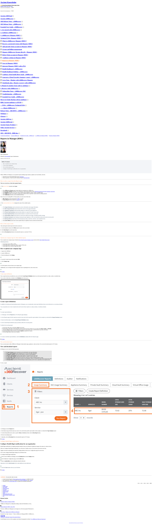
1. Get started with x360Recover (10, 30)
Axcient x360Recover (6, 18)
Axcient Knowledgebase (5, 135)
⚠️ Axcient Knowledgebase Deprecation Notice (9, 5)
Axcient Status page (13, 481)
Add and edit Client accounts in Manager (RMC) (17, 46)
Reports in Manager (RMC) (10, 60)
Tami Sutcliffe (7, 156)
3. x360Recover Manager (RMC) (10, 35)
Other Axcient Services (7, 127)
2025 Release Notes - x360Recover (10, 24)
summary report (6, 490)
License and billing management (12, 49)
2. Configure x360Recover (8, 32)
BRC (19, 198)
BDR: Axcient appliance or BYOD (10, 102)
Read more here (27, 177)
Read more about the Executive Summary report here (45, 191)
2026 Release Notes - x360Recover (10, 21)
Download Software (16, 517)
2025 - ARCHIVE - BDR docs (9, 133)
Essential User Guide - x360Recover (11, 27)
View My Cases (10, 6)
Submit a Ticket (3, 6)
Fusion (17, 199)
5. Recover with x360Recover (9, 88)
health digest (5, 486)
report (4, 492)
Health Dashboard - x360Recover (12, 69)
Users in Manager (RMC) (10, 63)
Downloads (3, 130)
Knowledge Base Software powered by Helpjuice (76, 522)
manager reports (6, 488)
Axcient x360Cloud (6, 16)
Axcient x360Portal (6, 122)
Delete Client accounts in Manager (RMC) (15, 55)
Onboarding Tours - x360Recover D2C (14, 91)
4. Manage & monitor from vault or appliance (14, 85)
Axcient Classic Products (8, 125)
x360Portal (2, 517)
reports (4, 485)
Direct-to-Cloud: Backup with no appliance (13, 99)
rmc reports (5, 487)
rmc (3, 496)
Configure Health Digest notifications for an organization (14, 168)
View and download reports (8, 167)
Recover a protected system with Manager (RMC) (17, 44)
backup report (5, 491)
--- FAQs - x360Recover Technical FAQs (12, 105)
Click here (22, 176)
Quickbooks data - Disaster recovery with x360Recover (19, 83)
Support (11, 517)
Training (31, 480)
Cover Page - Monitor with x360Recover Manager (17, 80)
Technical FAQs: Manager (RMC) (10, 38)
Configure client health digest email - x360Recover (17, 74)
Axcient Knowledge (8, 2)
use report (5, 489)
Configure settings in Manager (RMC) (14, 58)
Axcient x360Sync (6, 119)
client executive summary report (9, 494)
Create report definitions (8, 165)
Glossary (3, 116)
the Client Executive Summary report (26, 239)
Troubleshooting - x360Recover (11, 94)
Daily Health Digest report (44, 239)
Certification (7, 517)
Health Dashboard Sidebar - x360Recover (15, 72)
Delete (3, 271)
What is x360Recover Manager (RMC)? (14, 41)
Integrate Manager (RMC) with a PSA (14, 66)
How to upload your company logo (10, 163)
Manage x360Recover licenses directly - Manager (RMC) (19, 52)
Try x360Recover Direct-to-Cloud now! (38, 519)
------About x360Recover (7, 108)
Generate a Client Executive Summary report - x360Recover (20, 77)
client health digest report (7, 493)
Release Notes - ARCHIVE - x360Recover (13, 111)
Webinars (3, 113)
